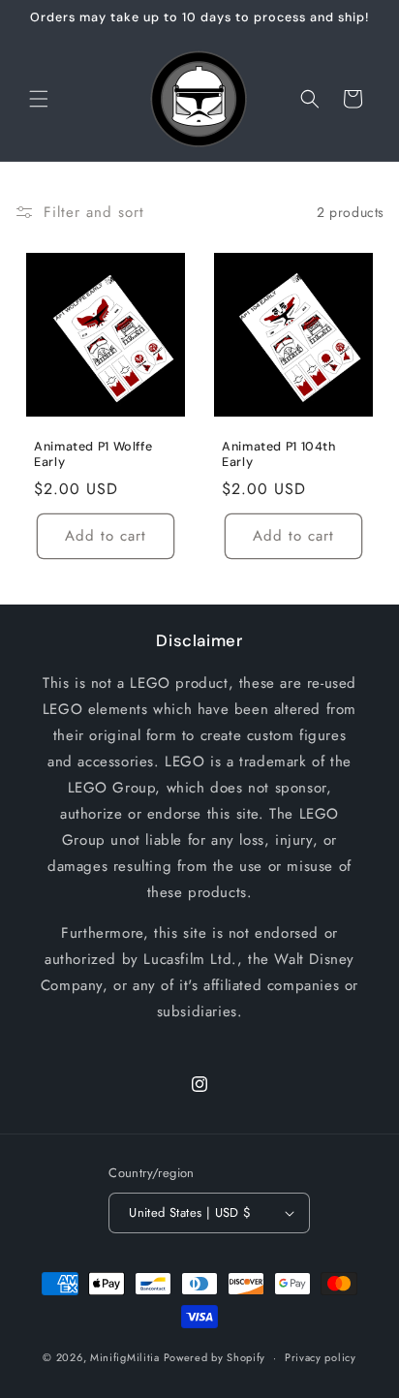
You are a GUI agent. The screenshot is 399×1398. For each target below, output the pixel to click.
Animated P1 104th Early (279, 454)
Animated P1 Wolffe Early (93, 454)
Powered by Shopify (215, 1357)
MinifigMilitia (125, 1357)
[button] (38, 99)
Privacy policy (320, 1357)
